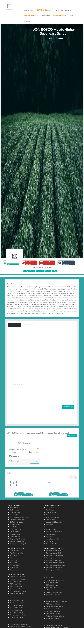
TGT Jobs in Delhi (16, 584)
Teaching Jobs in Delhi (53, 550)
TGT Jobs (13, 558)
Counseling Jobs (15, 532)
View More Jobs (71, 435)
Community (45, 15)
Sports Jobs (14, 527)
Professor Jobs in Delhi (18, 591)
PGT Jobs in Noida (16, 605)
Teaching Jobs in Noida (53, 553)
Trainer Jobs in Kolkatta (54, 618)
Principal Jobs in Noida (17, 600)
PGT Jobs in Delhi (16, 581)
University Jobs (15, 536)
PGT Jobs (13, 555)
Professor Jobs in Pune (54, 592)
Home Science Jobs (52, 539)
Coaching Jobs (15, 512)
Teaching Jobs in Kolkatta (54, 558)
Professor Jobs (15, 565)
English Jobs (50, 524)
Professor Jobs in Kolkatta (55, 616)
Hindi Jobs (49, 541)
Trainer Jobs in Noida (17, 617)
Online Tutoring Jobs (17, 519)
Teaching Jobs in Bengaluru (55, 563)
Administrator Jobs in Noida (19, 603)
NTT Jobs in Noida (16, 612)
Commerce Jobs (51, 527)
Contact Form (14, 325)
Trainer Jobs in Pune (53, 595)
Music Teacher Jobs (52, 517)
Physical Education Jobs (54, 532)
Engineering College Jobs (18, 539)
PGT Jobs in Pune (52, 583)
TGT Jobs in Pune (52, 585)
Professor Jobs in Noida (18, 615)
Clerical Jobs (14, 570)
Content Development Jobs (19, 517)
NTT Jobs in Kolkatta (53, 613)
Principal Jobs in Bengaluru (55, 625)
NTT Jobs (13, 563)
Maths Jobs (50, 507)
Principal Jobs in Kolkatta (54, 606)
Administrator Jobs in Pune (55, 580)
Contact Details (28, 325)
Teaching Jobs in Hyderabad (55, 565)
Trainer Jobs (14, 567)
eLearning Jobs (15, 524)
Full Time (35, 462)
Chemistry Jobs (51, 512)
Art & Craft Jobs (51, 544)
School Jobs (14, 507)
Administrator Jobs (16, 553)
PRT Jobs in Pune (52, 587)
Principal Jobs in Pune (53, 578)
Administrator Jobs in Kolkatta (56, 601)
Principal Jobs (14, 550)
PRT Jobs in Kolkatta (53, 611)
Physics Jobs (50, 510)
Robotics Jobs (15, 534)
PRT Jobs (13, 560)
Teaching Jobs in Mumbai (54, 567)
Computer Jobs (51, 534)
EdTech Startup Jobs (17, 522)
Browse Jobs (28, 10)
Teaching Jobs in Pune (53, 560)
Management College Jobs (19, 544)
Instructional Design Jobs (54, 522)
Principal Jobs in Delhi (17, 577)
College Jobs (14, 510)
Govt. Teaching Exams (63, 10)
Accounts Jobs (51, 529)
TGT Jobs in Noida (16, 608)
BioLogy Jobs (50, 515)
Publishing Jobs (15, 529)
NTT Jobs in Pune (52, 590)
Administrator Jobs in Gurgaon (20, 626)
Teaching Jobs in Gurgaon (55, 555)
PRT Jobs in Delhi (16, 586)
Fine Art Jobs (50, 519)
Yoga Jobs (49, 536)
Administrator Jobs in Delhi (19, 579)
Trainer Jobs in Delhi (17, 594)
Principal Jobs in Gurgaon (18, 624)
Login (71, 15)
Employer (27, 21)
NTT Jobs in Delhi (16, 589)
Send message (68, 407)
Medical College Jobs (17, 541)
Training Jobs (14, 515)
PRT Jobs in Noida (16, 610)
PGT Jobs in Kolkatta (53, 604)
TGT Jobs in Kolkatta (53, 609)
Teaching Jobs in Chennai (54, 570)
